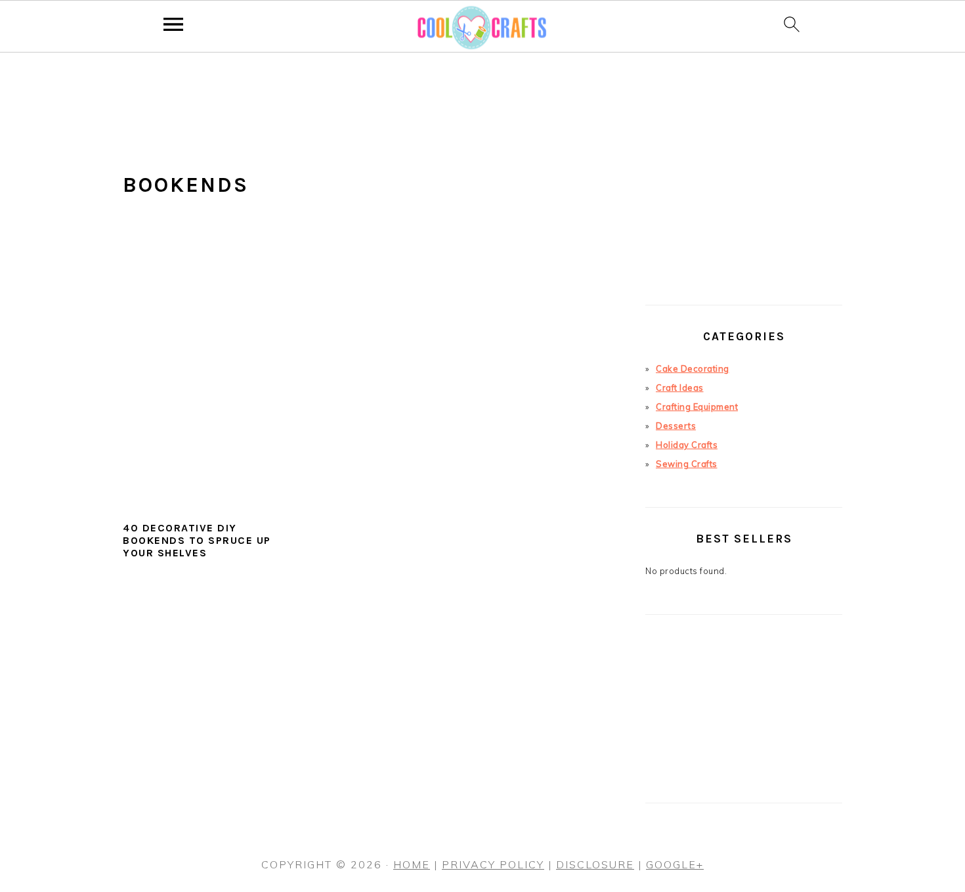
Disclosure (595, 864)
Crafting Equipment (697, 406)
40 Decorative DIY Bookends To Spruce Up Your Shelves (197, 540)
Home (411, 864)
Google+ (675, 864)
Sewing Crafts (687, 463)
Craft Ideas (680, 387)
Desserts (676, 425)
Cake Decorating (692, 368)
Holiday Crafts (687, 444)
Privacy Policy (493, 864)
